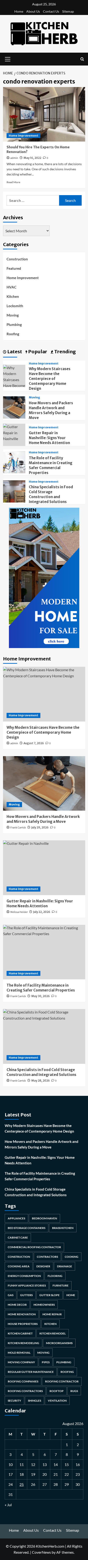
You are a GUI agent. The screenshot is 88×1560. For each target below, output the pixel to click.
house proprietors (23, 1324)
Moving (13, 315)
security (14, 1400)
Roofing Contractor (62, 1381)
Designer (43, 1266)
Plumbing (14, 324)
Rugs (74, 1391)
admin (14, 158)
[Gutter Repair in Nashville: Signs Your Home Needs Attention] (14, 432)
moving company (21, 1362)
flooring (55, 1276)
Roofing (13, 334)
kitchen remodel (52, 1333)
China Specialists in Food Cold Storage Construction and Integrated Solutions (36, 1192)
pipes (46, 1362)
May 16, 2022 (32, 158)
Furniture (61, 1285)
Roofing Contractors (25, 1391)
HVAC (11, 287)
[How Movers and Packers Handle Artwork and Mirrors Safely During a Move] (14, 407)
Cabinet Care (18, 1237)
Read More (13, 182)
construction (19, 1256)
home (70, 1295)
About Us (33, 11)
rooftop (57, 1391)
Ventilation (57, 1400)
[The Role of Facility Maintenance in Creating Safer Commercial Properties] (14, 461)
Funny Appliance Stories (27, 1285)
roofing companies (23, 1381)
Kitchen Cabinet (20, 1333)
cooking (71, 1256)
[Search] (82, 59)
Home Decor (17, 1304)
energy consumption (24, 1276)
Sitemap (68, 11)
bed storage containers (26, 1228)
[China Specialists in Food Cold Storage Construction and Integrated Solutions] (14, 490)
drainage (64, 1266)
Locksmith (15, 306)
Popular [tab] (37, 351)
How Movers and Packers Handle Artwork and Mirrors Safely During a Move (41, 1144)
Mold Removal (19, 1352)
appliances (16, 1218)
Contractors (47, 1256)
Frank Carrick (18, 828)
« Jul (8, 1504)
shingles (34, 1400)
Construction (17, 259)
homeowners (44, 1304)
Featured (14, 268)
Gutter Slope (49, 1295)
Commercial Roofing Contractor (34, 1247)
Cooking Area (19, 1266)
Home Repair (52, 1314)
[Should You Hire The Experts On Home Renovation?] (44, 114)
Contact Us (51, 11)
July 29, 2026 (40, 827)
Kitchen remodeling (23, 1343)
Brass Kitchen (62, 1228)
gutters (26, 1295)
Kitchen (13, 296)
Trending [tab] (64, 351)
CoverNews (41, 1552)
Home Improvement (23, 135)
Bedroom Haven (44, 1218)
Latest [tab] (14, 351)
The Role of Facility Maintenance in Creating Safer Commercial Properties (40, 1176)
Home (18, 11)
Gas (10, 1295)
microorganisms (59, 1343)
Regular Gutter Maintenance (31, 1372)
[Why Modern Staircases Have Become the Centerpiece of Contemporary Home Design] (44, 694)
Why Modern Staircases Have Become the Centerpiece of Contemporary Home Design (49, 379)
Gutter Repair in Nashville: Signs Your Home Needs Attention (49, 438)
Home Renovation (22, 1314)
